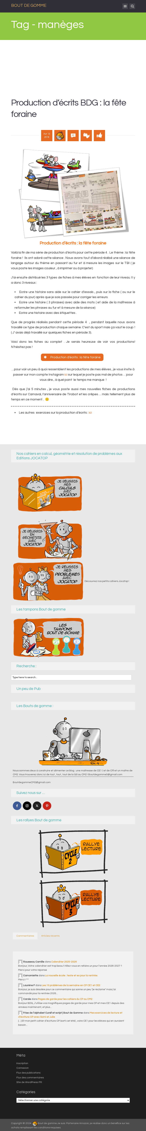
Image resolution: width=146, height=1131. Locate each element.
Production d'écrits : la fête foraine (75, 357)
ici (66, 374)
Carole (27, 999)
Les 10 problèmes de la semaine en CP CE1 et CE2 (71, 985)
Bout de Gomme (28, 5)
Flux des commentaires (30, 1077)
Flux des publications (28, 1073)
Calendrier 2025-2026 (64, 962)
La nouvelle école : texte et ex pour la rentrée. (71, 975)
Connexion (22, 1068)
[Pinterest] (47, 805)
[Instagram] (27, 805)
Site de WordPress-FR (29, 1082)
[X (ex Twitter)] (37, 805)
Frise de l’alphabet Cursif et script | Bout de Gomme (53, 1013)
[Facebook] (17, 805)
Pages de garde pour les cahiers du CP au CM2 (65, 999)
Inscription (22, 1063)
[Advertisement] (73, 67)
